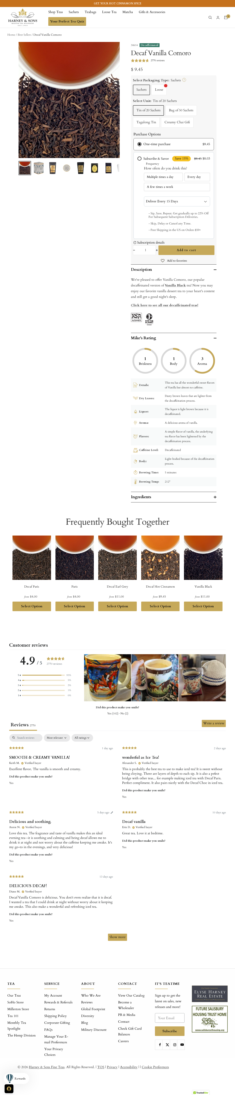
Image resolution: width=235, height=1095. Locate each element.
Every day (194, 177)
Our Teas (14, 995)
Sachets (74, 12)
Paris (74, 586)
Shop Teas (55, 12)
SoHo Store (15, 1002)
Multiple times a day (160, 177)
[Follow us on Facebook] (160, 1045)
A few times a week (160, 187)
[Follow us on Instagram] (175, 1045)
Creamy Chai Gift (177, 122)
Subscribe (169, 1031)
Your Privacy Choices (53, 1052)
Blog (84, 1022)
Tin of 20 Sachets (148, 110)
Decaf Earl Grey (117, 586)
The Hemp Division (21, 1035)
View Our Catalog (131, 995)
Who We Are (91, 995)
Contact (123, 1021)
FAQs (48, 1029)
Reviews (87, 1002)
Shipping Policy (55, 1016)
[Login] (218, 17)
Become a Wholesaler (126, 1005)
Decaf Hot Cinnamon (160, 586)
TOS (100, 1067)
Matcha (127, 12)
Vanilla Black (175, 285)
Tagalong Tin (146, 122)
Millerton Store (18, 1009)
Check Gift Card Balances (130, 1031)
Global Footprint (93, 1009)
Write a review (213, 723)
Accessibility (129, 1067)
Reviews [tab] (23, 725)
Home (11, 35)
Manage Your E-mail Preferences (56, 1039)
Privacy (112, 1067)
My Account (53, 995)
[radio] (173, 144)
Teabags (90, 12)
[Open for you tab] (9, 1088)
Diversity (87, 1016)
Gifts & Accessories (152, 12)
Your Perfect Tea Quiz (67, 21)
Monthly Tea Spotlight (16, 1025)
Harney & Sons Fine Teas (46, 1067)
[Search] (210, 17)
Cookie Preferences (155, 1067)
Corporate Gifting (57, 1022)
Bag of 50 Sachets (181, 110)
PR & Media (126, 1015)
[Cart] (226, 17)
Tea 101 (13, 1016)
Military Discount (93, 1029)
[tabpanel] (117, 839)
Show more (117, 937)
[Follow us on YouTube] (182, 1045)
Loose (159, 89)
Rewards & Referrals (58, 1002)
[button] (44, 675)
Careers (123, 1041)
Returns (49, 1009)
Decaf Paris (31, 586)
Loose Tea (109, 12)
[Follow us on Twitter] (167, 1045)
